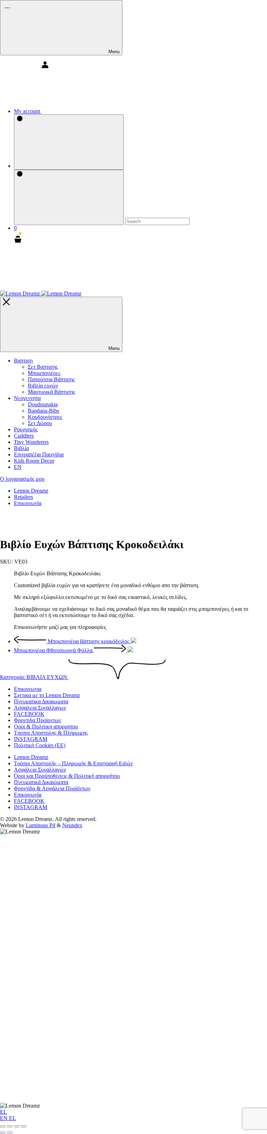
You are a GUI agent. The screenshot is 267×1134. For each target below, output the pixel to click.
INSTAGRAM (30, 739)
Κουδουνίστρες (45, 417)
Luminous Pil (40, 825)
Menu (113, 51)
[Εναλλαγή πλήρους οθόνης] (10, 1126)
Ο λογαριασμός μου (22, 479)
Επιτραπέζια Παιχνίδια (39, 454)
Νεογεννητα (27, 398)
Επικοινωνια (27, 689)
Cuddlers (24, 436)
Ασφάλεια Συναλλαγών (40, 770)
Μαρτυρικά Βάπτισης (51, 392)
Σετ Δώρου (40, 423)
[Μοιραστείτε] (16, 1126)
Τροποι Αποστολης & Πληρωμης (51, 733)
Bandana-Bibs (43, 411)
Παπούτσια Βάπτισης (51, 379)
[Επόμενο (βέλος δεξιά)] (10, 1133)
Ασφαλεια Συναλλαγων (40, 708)
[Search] (69, 142)
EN (4, 1118)
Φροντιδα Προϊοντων (37, 720)
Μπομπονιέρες (44, 373)
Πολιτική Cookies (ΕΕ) (39, 745)
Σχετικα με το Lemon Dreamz (47, 695)
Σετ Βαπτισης (43, 367)
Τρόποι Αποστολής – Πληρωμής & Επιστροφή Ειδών (73, 763)
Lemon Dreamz (31, 491)
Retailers (23, 497)
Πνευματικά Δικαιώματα (41, 782)
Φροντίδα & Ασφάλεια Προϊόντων (52, 788)
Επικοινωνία (27, 503)
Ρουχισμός (26, 429)
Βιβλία (21, 448)
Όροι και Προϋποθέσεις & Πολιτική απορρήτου (67, 776)
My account (27, 111)
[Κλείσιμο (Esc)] (23, 1126)
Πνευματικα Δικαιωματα (41, 701)
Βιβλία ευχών (43, 386)
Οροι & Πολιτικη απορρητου (46, 726)
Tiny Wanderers (31, 442)
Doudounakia (43, 404)
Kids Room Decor (34, 461)
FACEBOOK (29, 714)
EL (3, 1112)
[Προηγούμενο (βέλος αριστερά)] (3, 1133)
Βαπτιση (23, 361)
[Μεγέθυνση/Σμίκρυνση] (3, 1126)
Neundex (72, 825)
